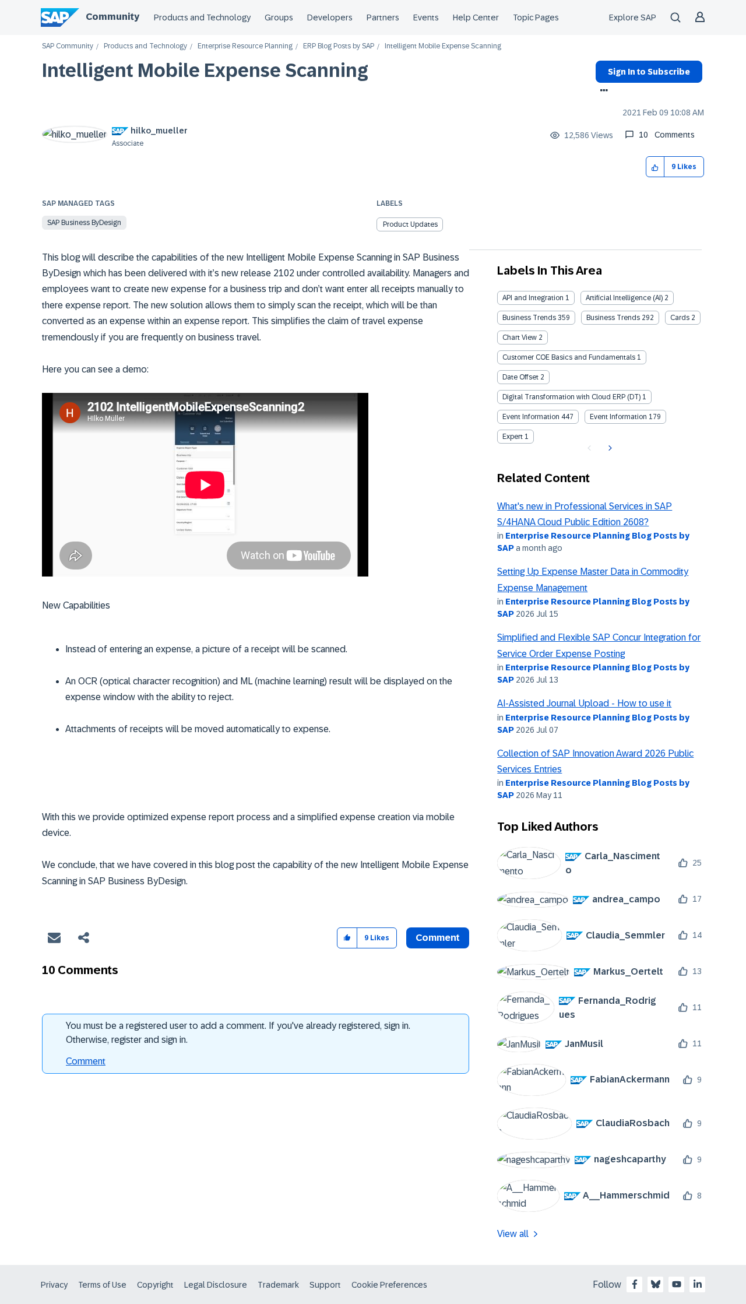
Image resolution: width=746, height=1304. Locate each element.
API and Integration (533, 298)
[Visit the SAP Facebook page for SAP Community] (634, 1284)
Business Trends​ (613, 318)
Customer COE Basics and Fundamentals (568, 357)
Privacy (54, 1284)
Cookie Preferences (389, 1284)
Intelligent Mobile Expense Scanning (205, 70)
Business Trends (529, 318)
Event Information (531, 417)
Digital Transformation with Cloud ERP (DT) (571, 397)
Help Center (476, 17)
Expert (512, 437)
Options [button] (602, 91)
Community (112, 17)
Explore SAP (632, 17)
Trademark (278, 1284)
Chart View (519, 337)
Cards (679, 318)
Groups (279, 17)
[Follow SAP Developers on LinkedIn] (697, 1284)
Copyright (155, 1284)
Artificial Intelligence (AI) (624, 298)
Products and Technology (202, 17)
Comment (85, 1061)
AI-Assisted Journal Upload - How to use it (584, 703)
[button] (655, 167)
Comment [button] (438, 938)
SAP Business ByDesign (84, 223)
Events (426, 17)
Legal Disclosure (215, 1284)
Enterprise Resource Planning (245, 46)
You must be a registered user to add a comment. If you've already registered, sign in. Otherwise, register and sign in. (238, 1033)
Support (325, 1284)
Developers (330, 17)
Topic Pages (536, 17)
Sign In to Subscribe (649, 71)
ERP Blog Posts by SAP (338, 46)
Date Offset (520, 377)
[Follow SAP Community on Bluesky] (655, 1284)
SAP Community (67, 46)
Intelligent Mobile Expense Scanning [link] (443, 46)
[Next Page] (609, 448)
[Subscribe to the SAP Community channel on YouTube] (676, 1284)
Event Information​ (618, 417)
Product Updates (410, 224)
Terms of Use (102, 1284)
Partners (383, 17)
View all (513, 1234)
